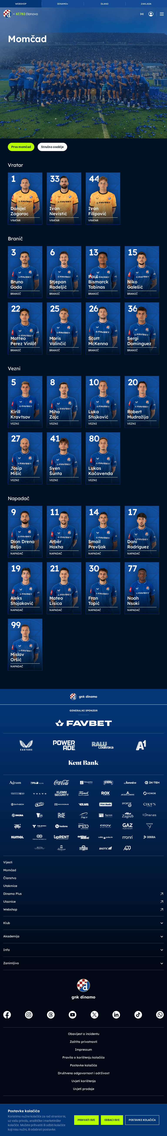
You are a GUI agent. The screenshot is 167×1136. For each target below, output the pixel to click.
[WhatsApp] (160, 1015)
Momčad (9, 870)
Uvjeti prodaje (83, 1089)
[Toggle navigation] (162, 14)
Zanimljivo (11, 963)
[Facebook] (7, 1015)
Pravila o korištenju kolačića (83, 1057)
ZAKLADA (146, 3)
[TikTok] (138, 1015)
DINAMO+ (62, 3)
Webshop (10, 909)
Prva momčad (21, 147)
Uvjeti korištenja (84, 1081)
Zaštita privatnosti (83, 1042)
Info (6, 950)
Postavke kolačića (142, 1120)
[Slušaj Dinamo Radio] (142, 13)
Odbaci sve (112, 1120)
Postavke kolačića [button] (83, 1065)
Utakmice (10, 886)
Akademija (11, 936)
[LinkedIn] (116, 1015)
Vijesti (7, 862)
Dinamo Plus (12, 894)
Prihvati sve (86, 1120)
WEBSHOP (20, 3)
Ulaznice (9, 902)
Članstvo (9, 878)
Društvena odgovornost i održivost (83, 1073)
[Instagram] (29, 1015)
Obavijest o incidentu (83, 1034)
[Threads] (51, 1015)
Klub (6, 923)
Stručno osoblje (52, 147)
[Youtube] (72, 1015)
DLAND (104, 3)
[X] (94, 1015)
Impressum (83, 1050)
